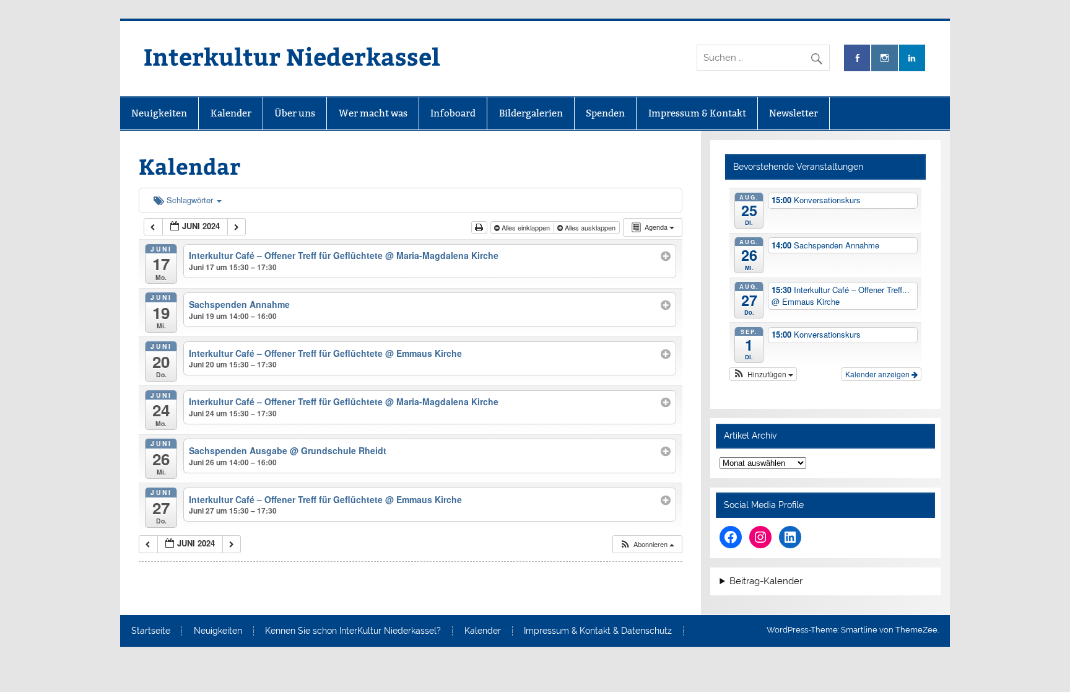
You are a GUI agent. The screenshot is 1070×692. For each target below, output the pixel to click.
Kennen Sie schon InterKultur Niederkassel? (353, 631)
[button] (647, 544)
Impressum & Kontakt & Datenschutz (598, 631)
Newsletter (793, 113)
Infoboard (453, 113)
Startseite (150, 631)
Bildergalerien (531, 113)
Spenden (605, 113)
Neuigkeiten (159, 113)
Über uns (294, 113)
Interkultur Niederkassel (292, 56)
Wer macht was (373, 113)
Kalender (231, 113)
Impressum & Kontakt (697, 113)
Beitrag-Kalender (765, 581)
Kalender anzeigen (878, 374)
